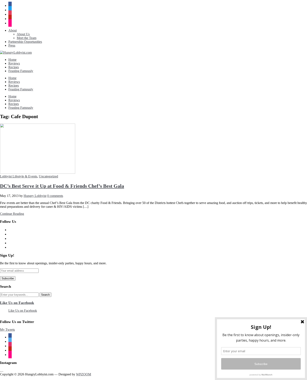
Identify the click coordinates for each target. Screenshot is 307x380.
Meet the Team (26, 38)
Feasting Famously (20, 71)
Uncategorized (48, 176)
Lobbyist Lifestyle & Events (18, 176)
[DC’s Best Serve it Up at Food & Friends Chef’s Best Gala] (37, 172)
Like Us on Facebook (17, 303)
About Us (23, 34)
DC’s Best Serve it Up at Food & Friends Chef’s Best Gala (62, 186)
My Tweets (7, 329)
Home (12, 59)
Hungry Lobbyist (35, 196)
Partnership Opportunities (25, 41)
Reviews (14, 63)
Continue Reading (12, 213)
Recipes (13, 67)
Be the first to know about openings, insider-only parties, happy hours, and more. (53, 263)
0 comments (55, 196)
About (12, 30)
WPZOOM (83, 374)
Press (11, 45)
